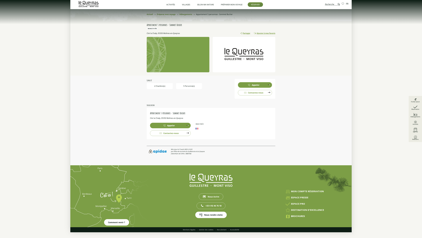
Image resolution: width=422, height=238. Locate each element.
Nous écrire (213, 196)
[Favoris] (343, 3)
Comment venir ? (116, 222)
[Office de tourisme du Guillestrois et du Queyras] (88, 5)
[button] (332, 3)
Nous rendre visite (213, 215)
